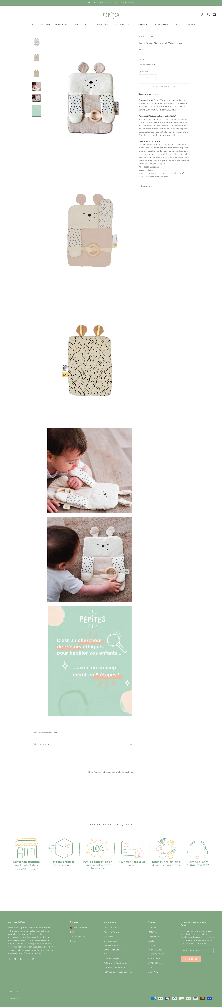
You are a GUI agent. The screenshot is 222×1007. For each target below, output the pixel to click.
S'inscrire (191, 959)
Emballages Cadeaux (114, 950)
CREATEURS (141, 25)
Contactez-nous (77, 936)
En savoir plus (146, 186)
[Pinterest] (27, 959)
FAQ (72, 932)
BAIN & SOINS (102, 25)
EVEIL (75, 25)
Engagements (110, 941)
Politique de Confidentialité (117, 963)
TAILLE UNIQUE (147, 64)
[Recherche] (208, 14)
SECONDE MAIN (161, 25)
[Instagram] (21, 959)
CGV (106, 954)
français (14, 992)
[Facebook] (9, 959)
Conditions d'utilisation (115, 967)
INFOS (177, 25)
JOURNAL (190, 25)
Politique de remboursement (118, 972)
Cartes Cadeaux (111, 945)
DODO (87, 25)
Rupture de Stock (164, 86)
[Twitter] (15, 959)
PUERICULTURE (122, 25)
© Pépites (14, 998)
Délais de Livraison (112, 927)
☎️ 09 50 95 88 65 (78, 927)
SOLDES (31, 25)
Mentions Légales (112, 958)
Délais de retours (41, 744)
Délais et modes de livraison (46, 732)
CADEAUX (45, 25)
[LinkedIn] (33, 959)
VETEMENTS (61, 25)
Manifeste (108, 936)
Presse (73, 941)
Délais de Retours (112, 932)
